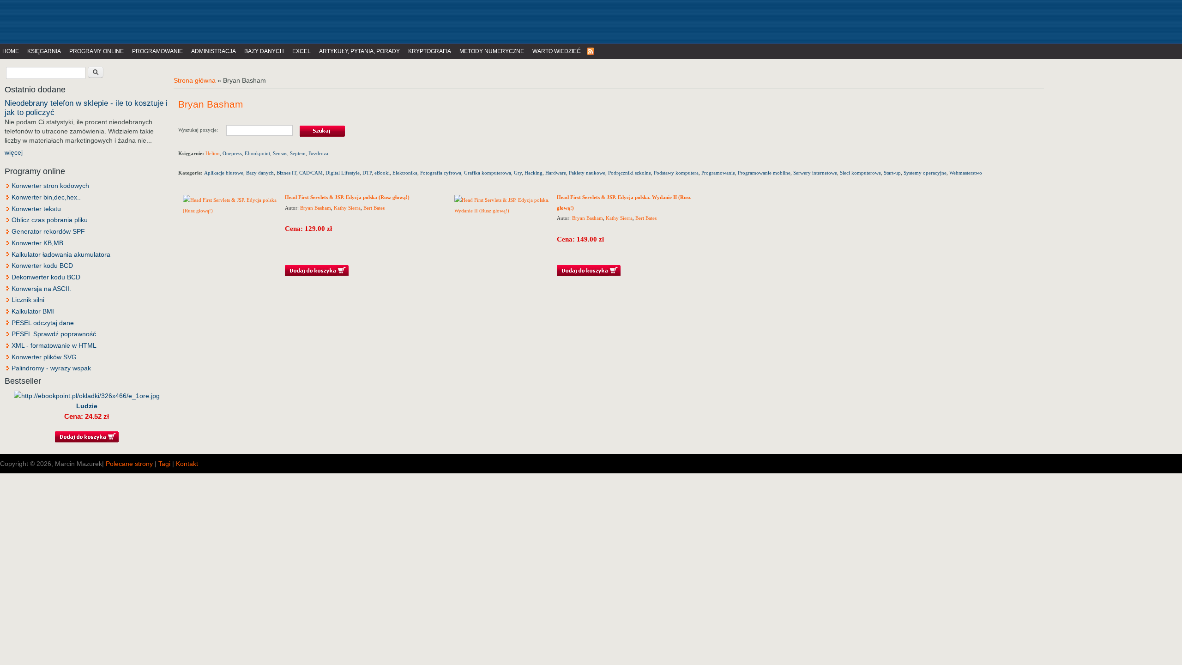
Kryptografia (429, 51)
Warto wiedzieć (556, 51)
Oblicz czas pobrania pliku (50, 220)
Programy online (96, 51)
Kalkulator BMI (33, 311)
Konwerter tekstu (36, 208)
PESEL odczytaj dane (43, 322)
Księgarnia (44, 51)
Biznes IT (286, 172)
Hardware (555, 172)
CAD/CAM (311, 172)
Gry (518, 172)
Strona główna (195, 80)
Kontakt (187, 463)
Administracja (213, 51)
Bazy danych (264, 51)
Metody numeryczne (491, 51)
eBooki (382, 172)
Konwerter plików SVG (44, 357)
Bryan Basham (315, 208)
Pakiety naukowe (587, 172)
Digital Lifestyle (343, 172)
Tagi (164, 463)
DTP (367, 172)
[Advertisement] (191, 21)
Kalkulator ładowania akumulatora (61, 254)
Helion (212, 153)
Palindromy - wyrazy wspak (51, 368)
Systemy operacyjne (925, 172)
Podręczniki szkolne (629, 172)
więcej (14, 152)
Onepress (232, 153)
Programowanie (157, 51)
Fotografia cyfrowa (440, 172)
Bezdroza (318, 153)
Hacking (534, 172)
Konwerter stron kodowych (50, 185)
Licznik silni (28, 299)
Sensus (280, 153)
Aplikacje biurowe (223, 172)
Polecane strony (129, 463)
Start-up (892, 172)
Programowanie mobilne (764, 172)
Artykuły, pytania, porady (359, 51)
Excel (301, 51)
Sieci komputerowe (860, 172)
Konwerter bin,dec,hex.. (46, 197)
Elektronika (404, 172)
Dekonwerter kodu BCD (46, 277)
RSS (591, 51)
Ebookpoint (257, 153)
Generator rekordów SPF (48, 231)
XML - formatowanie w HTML (54, 345)
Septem (298, 153)
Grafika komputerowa (487, 172)
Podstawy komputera (676, 172)
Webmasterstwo (965, 172)
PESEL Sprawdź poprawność (54, 334)
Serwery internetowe (815, 172)
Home (10, 51)
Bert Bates (374, 208)
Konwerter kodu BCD (42, 265)
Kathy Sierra (347, 208)
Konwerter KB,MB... (40, 243)
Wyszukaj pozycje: (202, 129)
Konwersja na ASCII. (41, 288)
